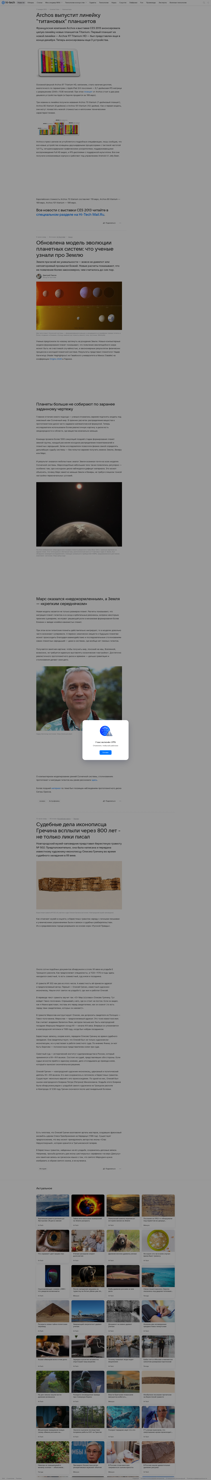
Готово (105, 752)
